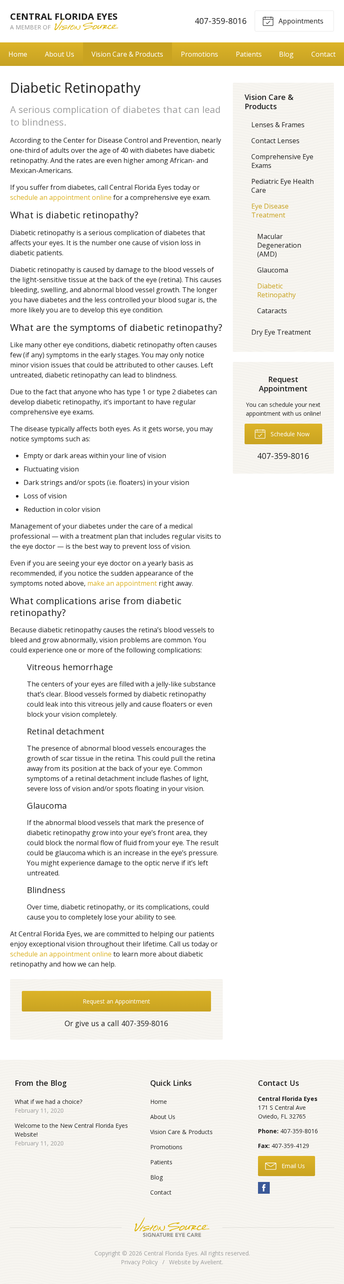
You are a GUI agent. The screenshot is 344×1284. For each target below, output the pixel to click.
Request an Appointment (116, 1001)
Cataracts (272, 310)
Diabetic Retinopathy (276, 290)
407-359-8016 (221, 20)
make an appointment (122, 583)
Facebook (264, 1188)
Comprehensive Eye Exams (282, 161)
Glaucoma (272, 270)
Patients (249, 54)
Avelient (211, 1262)
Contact (323, 54)
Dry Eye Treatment (281, 332)
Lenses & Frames (278, 124)
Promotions (199, 54)
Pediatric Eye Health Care (282, 186)
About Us (59, 54)
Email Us (292, 1166)
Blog (286, 54)
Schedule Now (289, 434)
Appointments (300, 21)
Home (17, 54)
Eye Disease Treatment (270, 211)
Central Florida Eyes (171, 1253)
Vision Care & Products (127, 54)
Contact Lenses (275, 140)
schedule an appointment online (61, 197)
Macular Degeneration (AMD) (279, 245)
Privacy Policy (139, 1262)
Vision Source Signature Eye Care (172, 1227)
